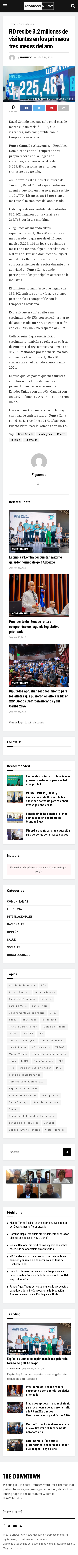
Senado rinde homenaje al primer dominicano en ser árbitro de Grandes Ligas (46, 817)
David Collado (25, 434)
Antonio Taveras (45, 992)
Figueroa (26, 57)
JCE (41, 1033)
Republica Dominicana (23, 1088)
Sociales (13, 947)
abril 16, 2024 (45, 57)
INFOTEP (28, 1033)
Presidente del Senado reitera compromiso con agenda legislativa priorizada (34, 626)
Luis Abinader (17, 1047)
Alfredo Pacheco (19, 992)
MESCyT (60, 1047)
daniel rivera (40, 1006)
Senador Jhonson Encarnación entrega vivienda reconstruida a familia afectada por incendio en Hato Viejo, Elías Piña (40, 1275)
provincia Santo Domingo (25, 1075)
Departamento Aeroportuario (27, 1013)
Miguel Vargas (18, 1054)
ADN (43, 985)
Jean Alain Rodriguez (22, 1040)
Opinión (13, 932)
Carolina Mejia (18, 1006)
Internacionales (20, 916)
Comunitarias (26, 24)
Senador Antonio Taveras (24, 1130)
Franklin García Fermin (23, 1026)
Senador (49, 1123)
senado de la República (24, 1123)
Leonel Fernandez (52, 1040)
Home (12, 24)
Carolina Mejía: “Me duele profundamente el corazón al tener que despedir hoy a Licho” (47, 1444)
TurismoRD (31, 440)
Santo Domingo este (46, 1102)
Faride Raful (49, 1019)
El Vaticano (30, 1019)
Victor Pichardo (55, 1130)
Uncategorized (18, 955)
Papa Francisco (43, 1061)
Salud (11, 939)
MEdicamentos (40, 1047)
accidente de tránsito (22, 985)
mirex (12, 1061)
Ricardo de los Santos (22, 1095)
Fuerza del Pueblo (54, 1026)
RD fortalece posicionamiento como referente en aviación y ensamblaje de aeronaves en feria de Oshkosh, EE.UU (38, 1260)
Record (61, 434)
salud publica (50, 1095)
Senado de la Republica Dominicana (32, 1116)
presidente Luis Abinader (35, 1068)
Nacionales (15, 924)
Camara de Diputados (22, 999)
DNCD (53, 1013)
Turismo (15, 440)
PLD (60, 1061)
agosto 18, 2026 (18, 568)
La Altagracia (45, 434)
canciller (46, 999)
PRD (11, 1068)
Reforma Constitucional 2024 (27, 1081)
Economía (14, 909)
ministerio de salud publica (49, 1054)
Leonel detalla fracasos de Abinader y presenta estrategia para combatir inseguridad (48, 780)
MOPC (25, 1061)
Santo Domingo (18, 1102)
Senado (13, 1109)
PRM (59, 1068)
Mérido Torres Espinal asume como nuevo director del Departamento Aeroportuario (47, 1428)
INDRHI (13, 1033)
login (21, 722)
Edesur (13, 1019)
